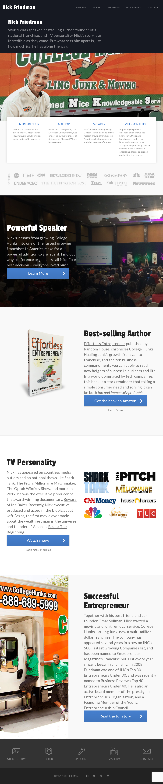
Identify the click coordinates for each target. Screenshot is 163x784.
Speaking (81, 7)
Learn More (38, 273)
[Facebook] (87, 775)
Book (96, 7)
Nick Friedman (18, 7)
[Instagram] (108, 775)
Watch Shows (38, 540)
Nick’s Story (133, 7)
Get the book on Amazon (115, 400)
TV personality (134, 124)
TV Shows (114, 759)
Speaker (99, 124)
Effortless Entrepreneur (104, 343)
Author (64, 124)
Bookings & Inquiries (38, 549)
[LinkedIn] (101, 775)
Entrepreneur (28, 124)
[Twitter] (94, 775)
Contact (152, 7)
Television (113, 7)
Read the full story (115, 716)
